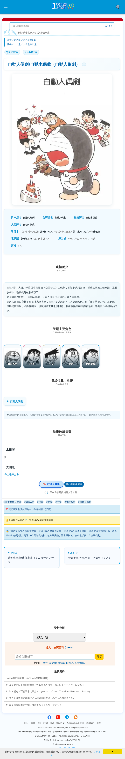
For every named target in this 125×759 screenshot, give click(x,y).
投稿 (98, 723)
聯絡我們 (90, 723)
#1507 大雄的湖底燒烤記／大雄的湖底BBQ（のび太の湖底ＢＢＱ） (40, 698)
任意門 (44, 663)
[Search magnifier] (110, 26)
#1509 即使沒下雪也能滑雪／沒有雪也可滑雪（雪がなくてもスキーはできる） (46, 684)
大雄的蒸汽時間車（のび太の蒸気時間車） (27, 678)
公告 (39, 723)
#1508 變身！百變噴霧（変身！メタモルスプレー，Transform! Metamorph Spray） (49, 691)
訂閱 (45, 723)
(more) (69, 647)
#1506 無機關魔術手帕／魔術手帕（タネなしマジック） (35, 704)
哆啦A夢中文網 (24, 32)
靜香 (32, 363)
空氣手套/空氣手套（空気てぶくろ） (89, 558)
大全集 (17, 44)
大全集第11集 (30, 44)
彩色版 (17, 40)
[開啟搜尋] (119, 6)
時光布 (70, 663)
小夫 (51, 363)
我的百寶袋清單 (74, 484)
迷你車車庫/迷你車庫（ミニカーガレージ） (31, 560)
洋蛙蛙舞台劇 (11, 474)
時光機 (53, 663)
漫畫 (9, 40)
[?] (83, 64)
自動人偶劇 (16, 401)
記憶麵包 (80, 663)
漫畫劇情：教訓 (13, 502)
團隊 (33, 723)
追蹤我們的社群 (16, 520)
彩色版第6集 (29, 40)
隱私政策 (60, 723)
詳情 (48, 509)
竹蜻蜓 (61, 663)
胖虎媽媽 (91, 363)
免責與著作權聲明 (75, 723)
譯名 (52, 723)
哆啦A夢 (12, 363)
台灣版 (24, 238)
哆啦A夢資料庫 (42, 32)
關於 (26, 723)
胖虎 (71, 363)
